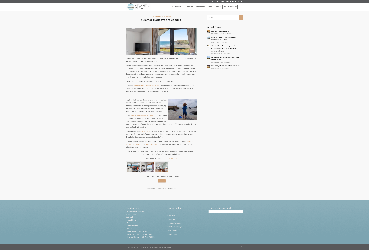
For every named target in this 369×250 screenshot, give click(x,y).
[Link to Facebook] (241, 1)
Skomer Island (145, 131)
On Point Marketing (168, 188)
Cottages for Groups (174, 223)
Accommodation (173, 212)
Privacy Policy (172, 230)
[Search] (241, 7)
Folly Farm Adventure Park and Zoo (143, 115)
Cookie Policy (172, 234)
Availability (171, 219)
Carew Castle (137, 144)
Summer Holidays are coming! (161, 19)
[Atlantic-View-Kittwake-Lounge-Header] (133, 167)
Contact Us (171, 215)
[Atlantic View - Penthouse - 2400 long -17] (162, 167)
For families (158, 16)
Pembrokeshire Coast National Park (146, 85)
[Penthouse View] (161, 41)
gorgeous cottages (170, 158)
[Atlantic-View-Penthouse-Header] (147, 167)
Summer (167, 16)
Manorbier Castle (152, 144)
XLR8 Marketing (167, 247)
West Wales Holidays (174, 227)
